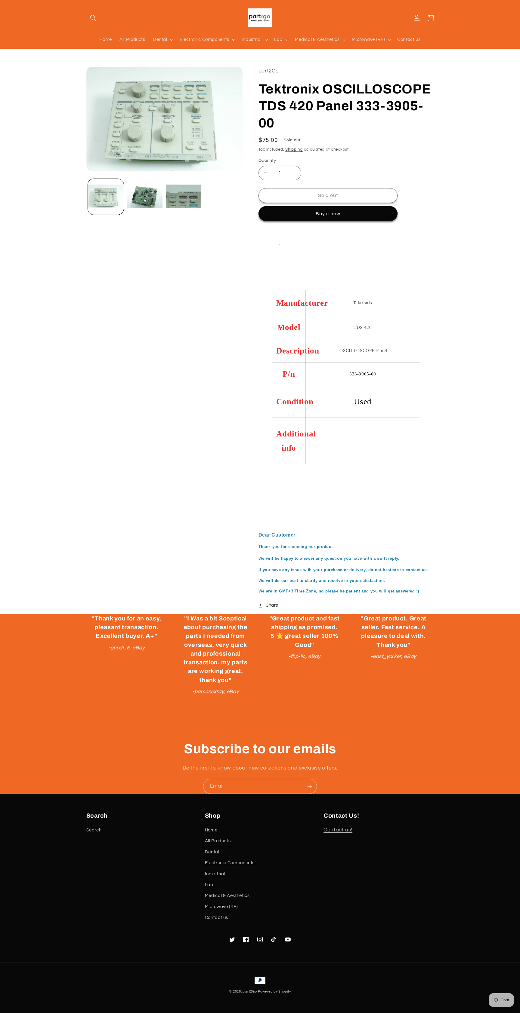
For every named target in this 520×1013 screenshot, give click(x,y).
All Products (218, 841)
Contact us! (337, 830)
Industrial (215, 874)
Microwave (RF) (221, 906)
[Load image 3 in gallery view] (184, 197)
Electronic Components (230, 863)
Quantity (267, 160)
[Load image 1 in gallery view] (106, 197)
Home (211, 830)
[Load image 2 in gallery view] (144, 197)
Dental (212, 852)
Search (94, 830)
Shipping (294, 149)
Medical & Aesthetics (227, 895)
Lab (209, 885)
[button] (93, 18)
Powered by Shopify (274, 991)
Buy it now (328, 213)
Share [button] (272, 605)
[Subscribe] (310, 786)
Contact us (216, 917)
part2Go (250, 991)
